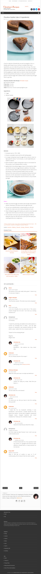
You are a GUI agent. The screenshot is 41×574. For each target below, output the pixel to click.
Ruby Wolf (11, 451)
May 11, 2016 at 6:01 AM (12, 408)
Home (10, 1)
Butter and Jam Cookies (28, 274)
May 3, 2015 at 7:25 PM (18, 379)
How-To (5, 545)
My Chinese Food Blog (22, 1)
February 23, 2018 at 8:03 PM (13, 452)
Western (27, 227)
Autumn (9, 227)
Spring (23, 227)
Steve (10, 288)
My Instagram (14, 1)
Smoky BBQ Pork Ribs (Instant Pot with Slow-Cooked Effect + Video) (28, 252)
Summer (6, 536)
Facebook (34, 9)
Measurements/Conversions (9, 565)
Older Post (36, 488)
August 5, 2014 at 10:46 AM (13, 289)
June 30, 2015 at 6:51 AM (14, 396)
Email (32, 9)
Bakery (14, 227)
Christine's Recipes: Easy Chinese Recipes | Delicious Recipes (23, 572)
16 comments (16, 19)
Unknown (11, 353)
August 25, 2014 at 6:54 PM (13, 318)
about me (19, 498)
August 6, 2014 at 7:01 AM (13, 299)
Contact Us (30, 1)
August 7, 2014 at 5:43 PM (13, 307)
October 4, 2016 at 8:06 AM (13, 430)
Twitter (36, 9)
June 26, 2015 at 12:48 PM (13, 388)
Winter (31, 227)
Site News (6, 550)
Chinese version (26, 364)
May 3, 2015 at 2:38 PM (12, 371)
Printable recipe (24, 80)
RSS (5, 516)
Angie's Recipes (13, 297)
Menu (3, 12)
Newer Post (5, 488)
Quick (5, 543)
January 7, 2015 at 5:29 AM (19, 362)
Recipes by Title (7, 548)
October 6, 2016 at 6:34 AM (19, 440)
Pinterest (39, 9)
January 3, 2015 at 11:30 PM (13, 354)
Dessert (18, 227)
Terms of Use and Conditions (9, 567)
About (5, 558)
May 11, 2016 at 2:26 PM (18, 423)
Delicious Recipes (13, 370)
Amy (10, 305)
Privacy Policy (6, 562)
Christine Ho (17, 342)
